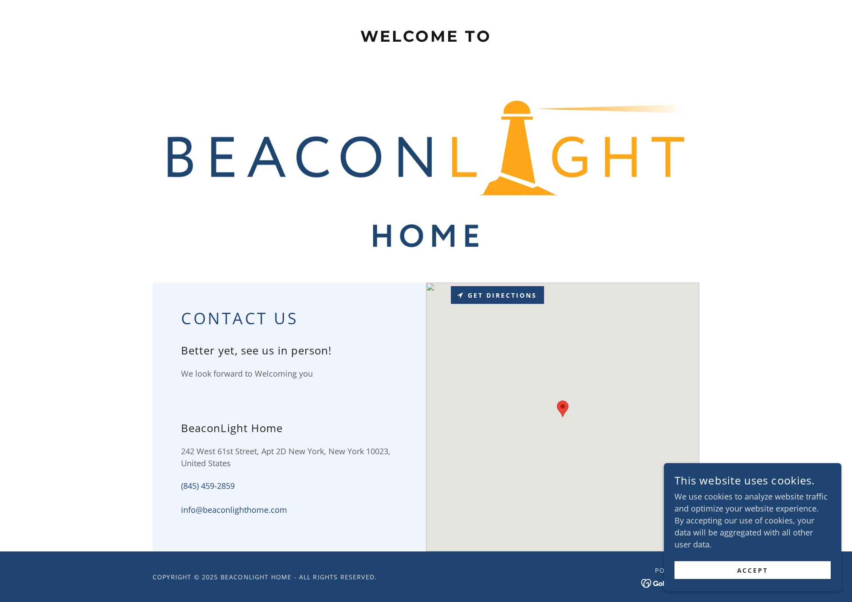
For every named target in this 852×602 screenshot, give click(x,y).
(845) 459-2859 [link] (208, 485)
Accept (753, 570)
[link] (426, 38)
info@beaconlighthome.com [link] (234, 509)
